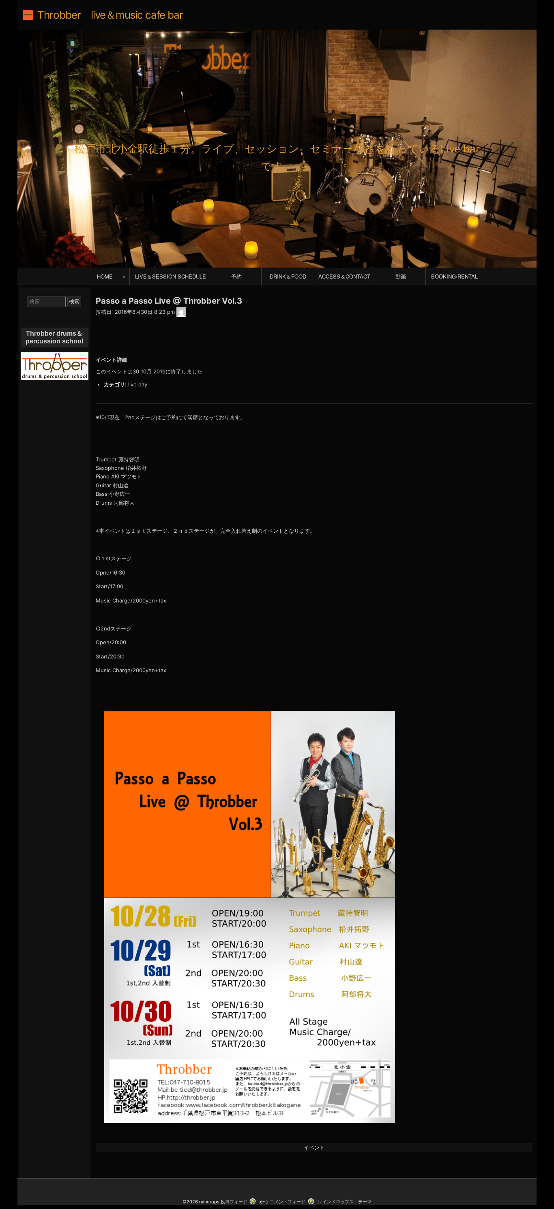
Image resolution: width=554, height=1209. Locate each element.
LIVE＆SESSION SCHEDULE (170, 276)
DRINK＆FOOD (288, 276)
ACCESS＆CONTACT (344, 276)
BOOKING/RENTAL (454, 276)
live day (137, 384)
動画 (400, 276)
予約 (236, 276)
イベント (314, 1147)
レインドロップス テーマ (344, 1202)
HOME (105, 276)
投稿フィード (234, 1202)
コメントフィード (287, 1202)
